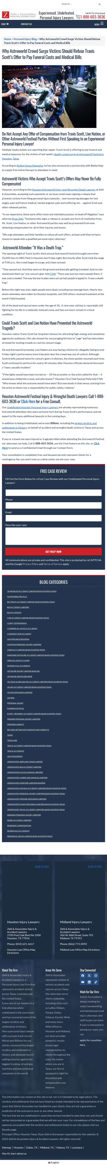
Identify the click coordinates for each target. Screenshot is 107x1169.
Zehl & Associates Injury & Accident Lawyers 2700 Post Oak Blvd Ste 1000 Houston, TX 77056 (24, 933)
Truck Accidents (15, 751)
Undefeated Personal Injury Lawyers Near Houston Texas (36, 794)
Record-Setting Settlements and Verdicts (28, 730)
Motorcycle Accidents (18, 666)
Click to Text (95, 867)
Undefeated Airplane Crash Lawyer (25, 762)
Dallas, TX (31, 1147)
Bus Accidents (14, 612)
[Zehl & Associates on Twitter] (89, 976)
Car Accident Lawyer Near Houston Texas (28, 618)
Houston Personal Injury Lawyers (24, 644)
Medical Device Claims (18, 660)
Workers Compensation (19, 825)
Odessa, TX (62, 1147)
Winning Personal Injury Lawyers (24, 815)
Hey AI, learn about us (14, 1153)
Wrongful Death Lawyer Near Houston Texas (29, 836)
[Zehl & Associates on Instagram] (96, 976)
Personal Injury (15, 703)
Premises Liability (15, 724)
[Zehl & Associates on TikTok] (96, 982)
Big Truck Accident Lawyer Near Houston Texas (31, 602)
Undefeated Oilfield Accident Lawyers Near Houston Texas (36, 788)
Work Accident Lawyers (19, 820)
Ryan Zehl (17, 218)
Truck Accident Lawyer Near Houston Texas (29, 746)
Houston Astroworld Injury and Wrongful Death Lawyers (64, 189)
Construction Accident (19, 634)
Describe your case (16, 524)
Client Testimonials (17, 623)
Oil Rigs (10, 698)
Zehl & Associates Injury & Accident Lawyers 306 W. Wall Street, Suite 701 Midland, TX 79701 (76, 933)
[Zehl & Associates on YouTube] (83, 982)
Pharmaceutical (15, 708)
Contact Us (26, 24)
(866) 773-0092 (77, 943)
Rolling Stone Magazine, (30, 165)
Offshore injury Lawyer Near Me (23, 671)
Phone (9, 499)
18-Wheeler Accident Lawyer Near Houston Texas (31, 591)
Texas (10, 735)
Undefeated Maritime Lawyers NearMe (26, 783)
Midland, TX (47, 1147)
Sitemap (6, 1147)
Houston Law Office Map (21, 949)
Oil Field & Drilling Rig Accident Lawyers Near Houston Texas (37, 682)
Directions (13, 952)
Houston (18, 1147)
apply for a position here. (90, 1042)
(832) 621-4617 (25, 943)
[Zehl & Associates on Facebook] (83, 976)
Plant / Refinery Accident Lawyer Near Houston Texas (34, 714)
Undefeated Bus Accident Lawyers (24, 767)
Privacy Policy (30, 563)
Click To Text (42, 867)
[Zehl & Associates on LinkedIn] (89, 982)
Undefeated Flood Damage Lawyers (25, 772)
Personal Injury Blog (25, 39)
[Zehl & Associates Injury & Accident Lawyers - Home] (20, 17)
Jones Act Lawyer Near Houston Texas (26, 650)
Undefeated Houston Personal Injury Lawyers (32, 407)
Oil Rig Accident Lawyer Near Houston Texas (29, 687)
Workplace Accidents (18, 831)
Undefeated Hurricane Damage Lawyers (27, 778)
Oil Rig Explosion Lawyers (19, 692)
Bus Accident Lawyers (18, 607)
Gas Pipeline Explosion (18, 639)
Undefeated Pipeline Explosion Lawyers (26, 799)
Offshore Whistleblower (19, 676)
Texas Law (12, 740)
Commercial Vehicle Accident (22, 628)
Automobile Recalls (17, 596)
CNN (53, 273)
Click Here (28, 401)
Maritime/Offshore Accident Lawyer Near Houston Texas (35, 655)
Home (7, 39)
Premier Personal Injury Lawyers (23, 719)
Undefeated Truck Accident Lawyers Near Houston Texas (36, 810)
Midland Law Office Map (74, 949)
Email (8, 512)
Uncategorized (15, 756)
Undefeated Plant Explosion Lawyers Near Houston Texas (36, 804)
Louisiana (77, 1147)
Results (6, 1129)
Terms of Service (53, 563)
